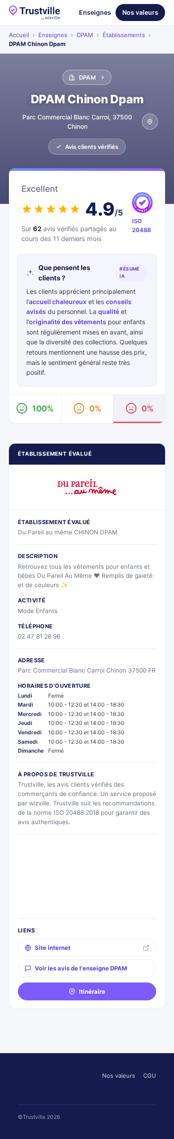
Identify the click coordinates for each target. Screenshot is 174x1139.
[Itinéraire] (150, 122)
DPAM (85, 34)
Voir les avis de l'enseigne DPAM (81, 968)
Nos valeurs (140, 12)
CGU (149, 1075)
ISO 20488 (141, 225)
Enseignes (95, 12)
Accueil (19, 34)
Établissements (124, 34)
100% (43, 408)
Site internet (52, 947)
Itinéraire (92, 991)
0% (95, 408)
